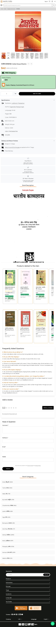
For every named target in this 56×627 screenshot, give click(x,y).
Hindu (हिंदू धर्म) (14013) (7, 482)
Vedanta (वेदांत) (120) (7, 558)
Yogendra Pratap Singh (17, 106)
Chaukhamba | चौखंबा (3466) (9, 505)
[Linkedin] (20, 614)
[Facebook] (12, 614)
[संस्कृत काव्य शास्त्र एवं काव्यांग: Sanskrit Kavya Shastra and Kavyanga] (10, 285)
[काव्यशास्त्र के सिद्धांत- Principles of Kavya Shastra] (41, 326)
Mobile (4, 456)
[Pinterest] (16, 614)
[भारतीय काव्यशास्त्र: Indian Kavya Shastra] (3, 56)
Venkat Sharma (41, 290)
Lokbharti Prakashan (18, 103)
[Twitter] (14, 614)
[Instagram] (18, 614)
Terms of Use (30, 465)
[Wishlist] (49, 1)
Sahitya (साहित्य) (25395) (8, 534)
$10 (6, 80)
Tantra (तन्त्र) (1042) (7, 488)
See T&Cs (31, 163)
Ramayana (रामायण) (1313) (8, 523)
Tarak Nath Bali (26, 331)
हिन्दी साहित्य (18, 8)
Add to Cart (37, 93)
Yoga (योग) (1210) (6, 517)
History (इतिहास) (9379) (7, 540)
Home (2, 8)
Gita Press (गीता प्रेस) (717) (8, 529)
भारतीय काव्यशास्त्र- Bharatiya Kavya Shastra (9, 330)
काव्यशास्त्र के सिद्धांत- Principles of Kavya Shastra (41, 330)
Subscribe (46, 574)
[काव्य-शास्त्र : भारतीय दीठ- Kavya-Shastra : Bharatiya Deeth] (41, 285)
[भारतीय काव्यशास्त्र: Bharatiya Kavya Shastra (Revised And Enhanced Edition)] (25, 326)
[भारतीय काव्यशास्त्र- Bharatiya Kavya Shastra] (10, 326)
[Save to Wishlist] (28, 64)
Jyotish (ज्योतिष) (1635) (7, 511)
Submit (8, 468)
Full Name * (5, 437)
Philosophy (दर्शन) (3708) (8, 546)
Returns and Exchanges (12, 147)
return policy (7, 367)
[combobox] (27, 5)
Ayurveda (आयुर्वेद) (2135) (8, 499)
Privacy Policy (38, 465)
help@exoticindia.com (28, 380)
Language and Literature (11, 8)
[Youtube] (22, 614)
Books (5, 8)
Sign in (46, 1)
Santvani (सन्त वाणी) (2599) (8, 552)
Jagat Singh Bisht (41, 331)
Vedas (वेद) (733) (6, 493)
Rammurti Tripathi (23, 291)
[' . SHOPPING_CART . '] (52, 1)
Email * (4, 447)
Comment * (5, 425)
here (40, 384)
